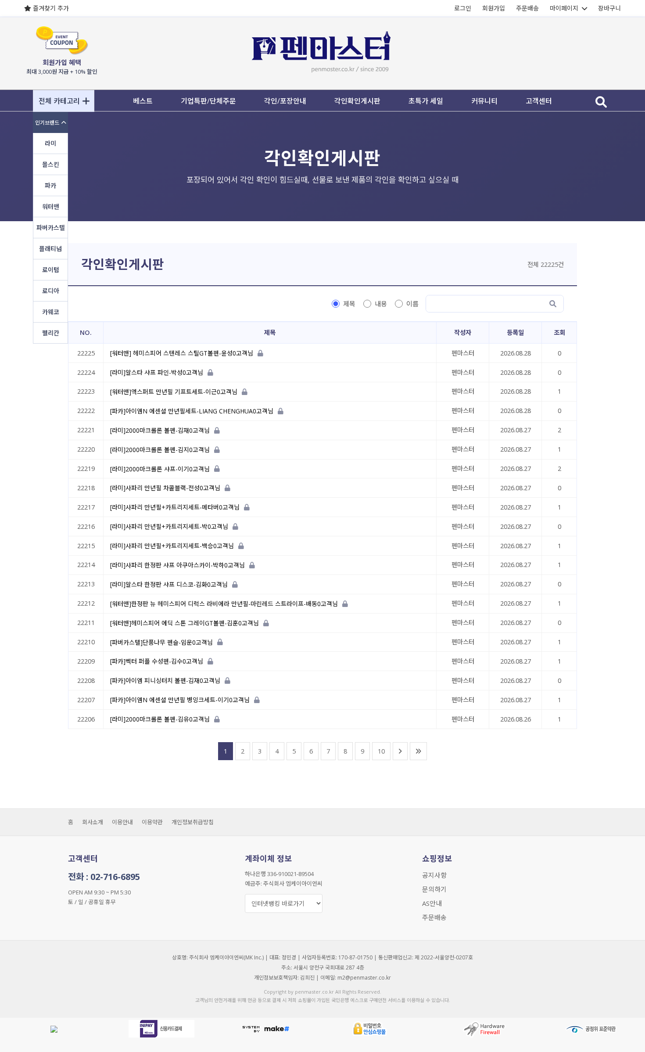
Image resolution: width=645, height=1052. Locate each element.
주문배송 (527, 8)
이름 (412, 303)
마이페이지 (564, 8)
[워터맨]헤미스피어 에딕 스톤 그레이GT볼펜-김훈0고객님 (184, 623)
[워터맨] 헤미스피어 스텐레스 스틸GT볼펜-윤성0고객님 (181, 353)
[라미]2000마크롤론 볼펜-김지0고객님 (160, 449)
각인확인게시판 (357, 101)
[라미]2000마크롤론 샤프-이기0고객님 (160, 469)
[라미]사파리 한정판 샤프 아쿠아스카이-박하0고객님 (177, 565)
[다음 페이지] (400, 751)
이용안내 (122, 822)
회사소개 (92, 822)
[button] (63, 101)
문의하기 (434, 889)
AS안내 (432, 903)
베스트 (143, 101)
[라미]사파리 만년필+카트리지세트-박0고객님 (169, 527)
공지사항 (434, 875)
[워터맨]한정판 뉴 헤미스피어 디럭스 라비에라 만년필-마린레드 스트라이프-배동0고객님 (224, 604)
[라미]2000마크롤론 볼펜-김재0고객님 (160, 430)
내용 (381, 303)
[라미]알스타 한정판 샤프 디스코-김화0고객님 (169, 584)
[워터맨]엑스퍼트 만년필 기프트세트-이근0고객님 (173, 392)
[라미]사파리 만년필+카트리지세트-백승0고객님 (172, 546)
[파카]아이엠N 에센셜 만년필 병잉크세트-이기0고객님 (180, 700)
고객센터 (539, 101)
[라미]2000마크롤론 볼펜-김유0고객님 (160, 719)
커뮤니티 (484, 101)
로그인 (462, 8)
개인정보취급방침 (193, 822)
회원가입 (493, 8)
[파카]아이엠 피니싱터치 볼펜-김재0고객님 (165, 681)
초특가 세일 (425, 101)
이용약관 (152, 822)
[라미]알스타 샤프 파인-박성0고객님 (156, 372)
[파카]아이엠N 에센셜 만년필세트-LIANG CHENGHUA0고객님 (191, 411)
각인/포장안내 (285, 101)
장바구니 (609, 8)
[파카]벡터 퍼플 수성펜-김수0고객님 (156, 661)
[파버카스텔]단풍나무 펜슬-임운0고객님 (161, 642)
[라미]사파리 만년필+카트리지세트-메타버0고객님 (175, 507)
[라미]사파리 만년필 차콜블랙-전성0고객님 (165, 488)
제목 (349, 303)
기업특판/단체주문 (208, 101)
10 (381, 751)
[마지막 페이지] (418, 751)
